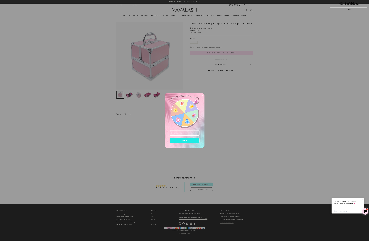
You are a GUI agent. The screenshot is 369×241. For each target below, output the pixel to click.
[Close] (202, 95)
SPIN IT (184, 140)
